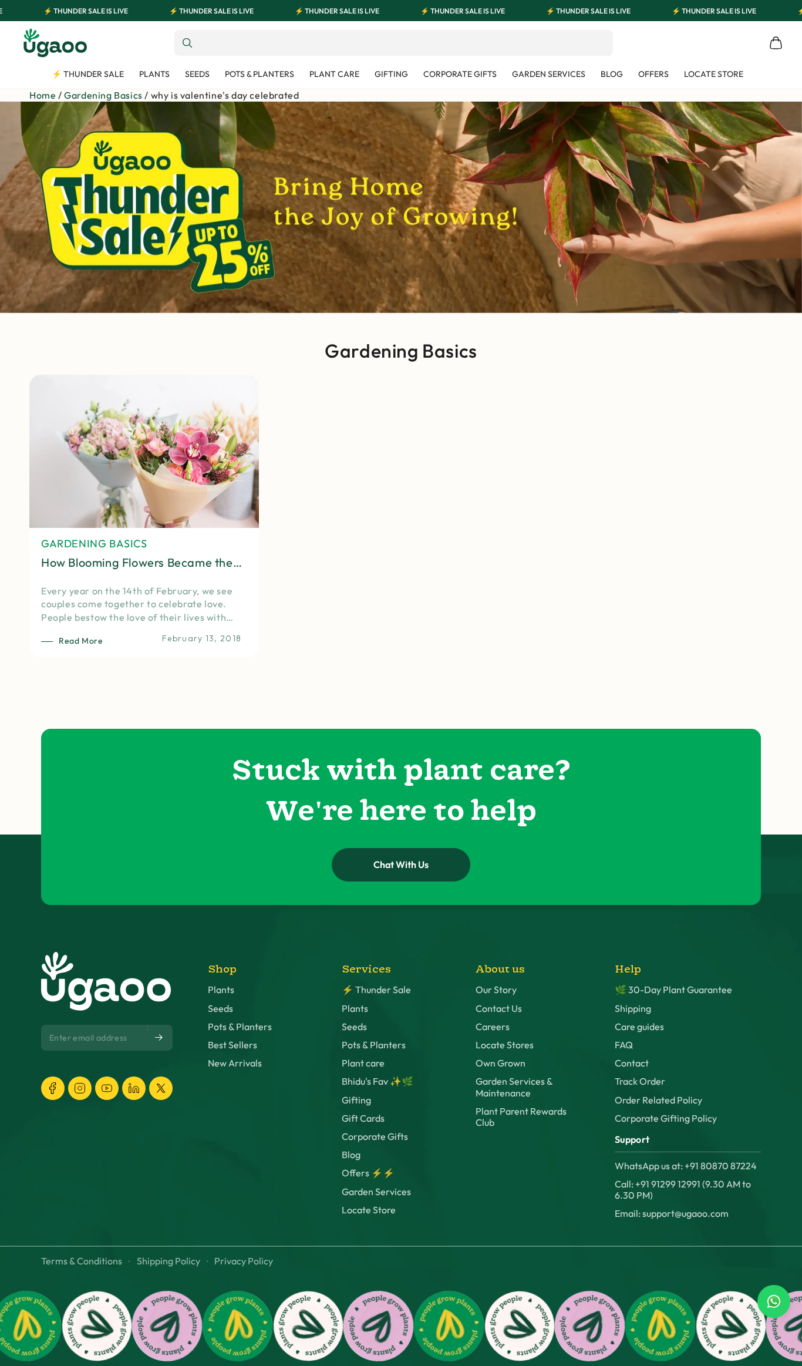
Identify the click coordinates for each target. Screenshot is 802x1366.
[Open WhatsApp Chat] (773, 1301)
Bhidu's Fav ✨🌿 (377, 1081)
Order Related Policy (658, 1100)
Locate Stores (505, 1045)
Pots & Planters (240, 1026)
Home (42, 95)
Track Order (640, 1081)
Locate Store (369, 1210)
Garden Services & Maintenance (514, 1087)
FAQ (624, 1045)
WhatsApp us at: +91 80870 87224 (686, 1166)
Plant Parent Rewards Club (521, 1117)
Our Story (496, 989)
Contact (632, 1063)
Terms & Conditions (81, 1261)
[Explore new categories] (401, 207)
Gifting (356, 1100)
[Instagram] (80, 1088)
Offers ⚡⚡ (368, 1173)
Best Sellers (232, 1045)
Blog (351, 1154)
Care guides (639, 1026)
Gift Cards (363, 1118)
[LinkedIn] (134, 1088)
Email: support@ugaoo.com (672, 1213)
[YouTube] (107, 1088)
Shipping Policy (168, 1261)
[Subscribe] (160, 1037)
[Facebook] (53, 1088)
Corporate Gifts (375, 1136)
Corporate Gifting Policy (666, 1118)
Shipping (633, 1008)
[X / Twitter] (161, 1088)
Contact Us (499, 1008)
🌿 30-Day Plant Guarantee (673, 989)
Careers (493, 1026)
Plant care (363, 1063)
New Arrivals (235, 1063)
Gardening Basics (103, 95)
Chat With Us (401, 864)
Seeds (220, 1008)
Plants (221, 989)
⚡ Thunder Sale (376, 989)
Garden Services (376, 1191)
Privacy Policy (243, 1261)
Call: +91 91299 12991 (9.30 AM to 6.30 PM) (683, 1190)
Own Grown (500, 1063)
